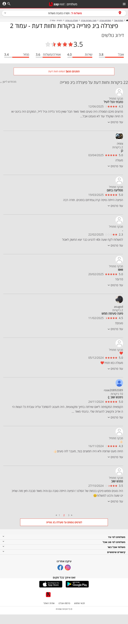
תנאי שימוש (79, 603)
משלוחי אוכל (118, 20)
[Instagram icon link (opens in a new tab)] (68, 567)
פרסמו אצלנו (64, 603)
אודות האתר (48, 603)
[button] (77, 584)
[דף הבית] (127, 20)
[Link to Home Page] (63, 4)
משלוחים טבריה (105, 20)
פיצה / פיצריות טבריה (88, 20)
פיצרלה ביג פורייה (71, 20)
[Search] (8, 4)
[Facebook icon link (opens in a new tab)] (60, 567)
